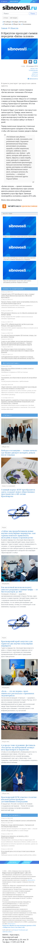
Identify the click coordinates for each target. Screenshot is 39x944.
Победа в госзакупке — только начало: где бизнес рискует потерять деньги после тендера (19, 452)
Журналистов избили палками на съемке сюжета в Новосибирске (17, 369)
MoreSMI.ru (9, 932)
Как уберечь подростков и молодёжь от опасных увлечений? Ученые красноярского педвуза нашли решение (17, 350)
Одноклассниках (29, 206)
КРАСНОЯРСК (14, 1)
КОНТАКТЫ (13, 862)
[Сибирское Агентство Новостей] (19, 7)
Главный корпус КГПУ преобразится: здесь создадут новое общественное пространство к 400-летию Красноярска (17, 295)
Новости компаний (8, 486)
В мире (15, 22)
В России (23, 22)
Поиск (32, 13)
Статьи (5, 18)
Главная (4, 28)
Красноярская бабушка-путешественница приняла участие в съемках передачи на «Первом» (19, 258)
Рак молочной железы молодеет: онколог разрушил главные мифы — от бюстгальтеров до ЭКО (19, 589)
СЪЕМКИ (35, 72)
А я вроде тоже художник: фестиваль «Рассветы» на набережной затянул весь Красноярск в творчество (18, 747)
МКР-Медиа (13, 18)
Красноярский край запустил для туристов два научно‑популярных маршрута (17, 643)
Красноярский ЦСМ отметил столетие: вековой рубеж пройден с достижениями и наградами (19, 799)
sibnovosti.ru (31, 880)
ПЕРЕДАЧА (34, 76)
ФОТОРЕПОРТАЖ (11, 363)
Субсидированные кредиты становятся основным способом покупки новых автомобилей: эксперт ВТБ (17, 357)
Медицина (5, 583)
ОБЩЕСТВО (34, 68)
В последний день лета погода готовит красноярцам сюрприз (18, 852)
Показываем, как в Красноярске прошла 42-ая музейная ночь (19, 378)
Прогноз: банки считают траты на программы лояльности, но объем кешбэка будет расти (19, 302)
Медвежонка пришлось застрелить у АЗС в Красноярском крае (14, 837)
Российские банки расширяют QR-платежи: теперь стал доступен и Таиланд (18, 336)
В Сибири (7, 22)
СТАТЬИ (7, 415)
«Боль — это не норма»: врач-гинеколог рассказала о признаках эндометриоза (17, 693)
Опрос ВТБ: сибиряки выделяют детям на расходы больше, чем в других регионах (17, 325)
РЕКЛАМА (27, 862)
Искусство (5, 741)
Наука (4, 527)
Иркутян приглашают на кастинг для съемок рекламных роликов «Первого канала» (17, 281)
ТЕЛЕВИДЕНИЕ (33, 70)
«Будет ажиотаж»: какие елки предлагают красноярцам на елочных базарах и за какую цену (19, 387)
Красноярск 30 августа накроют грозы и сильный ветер (18, 820)
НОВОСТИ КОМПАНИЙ (14, 289)
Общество (17, 24)
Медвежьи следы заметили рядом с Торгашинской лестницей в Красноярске (17, 825)
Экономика (27, 24)
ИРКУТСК (35, 74)
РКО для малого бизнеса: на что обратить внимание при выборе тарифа (19, 313)
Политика (7, 24)
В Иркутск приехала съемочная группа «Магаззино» (19, 236)
